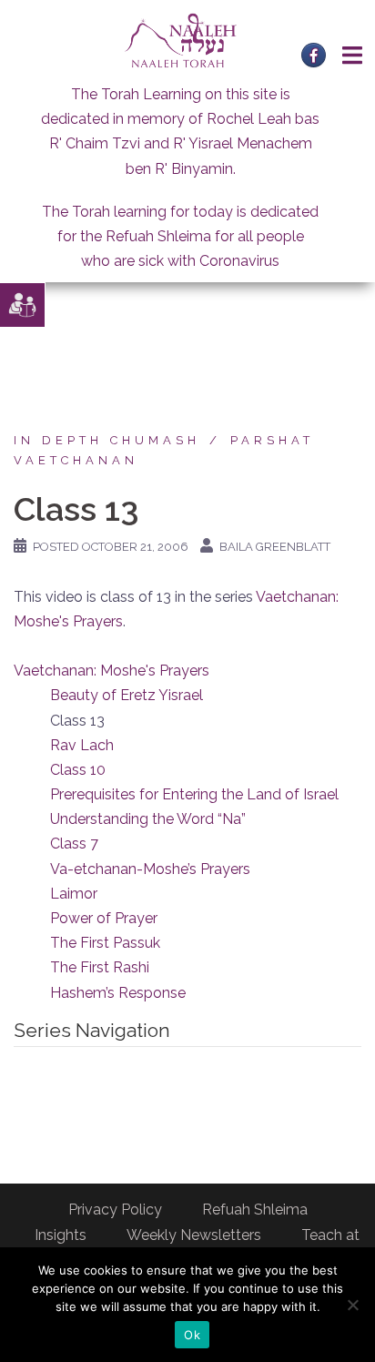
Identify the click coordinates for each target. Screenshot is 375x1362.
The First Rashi (99, 967)
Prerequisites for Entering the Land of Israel (194, 794)
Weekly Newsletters (194, 1235)
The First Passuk (105, 942)
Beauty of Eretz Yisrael (126, 695)
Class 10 (78, 769)
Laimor (73, 893)
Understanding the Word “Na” (148, 819)
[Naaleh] (181, 39)
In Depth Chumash (107, 440)
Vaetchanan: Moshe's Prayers (111, 670)
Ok (192, 1334)
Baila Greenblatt (274, 547)
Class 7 (74, 843)
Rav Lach (82, 745)
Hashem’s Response (118, 992)
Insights (60, 1235)
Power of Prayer (103, 918)
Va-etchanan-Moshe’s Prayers (150, 869)
